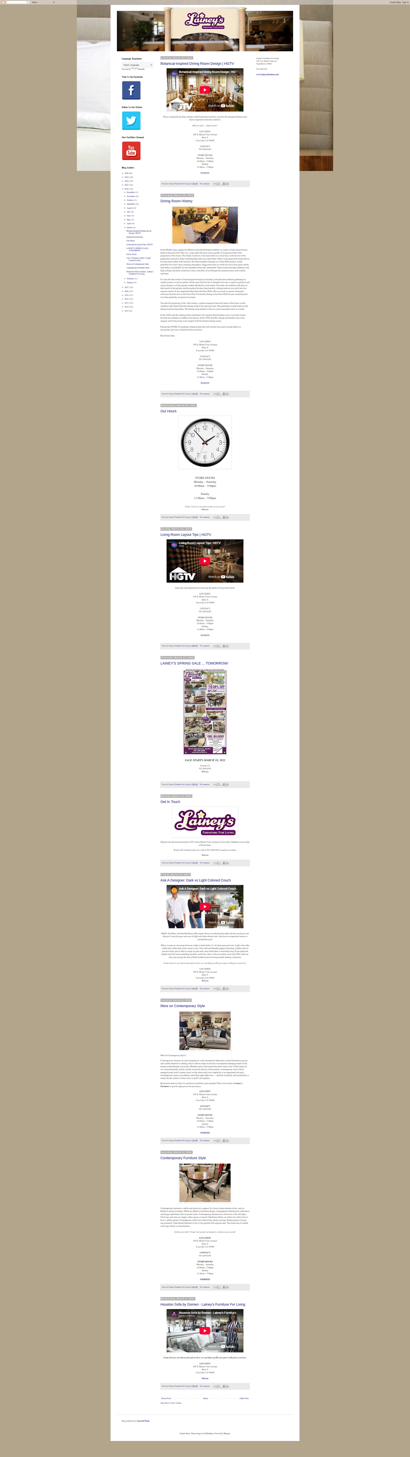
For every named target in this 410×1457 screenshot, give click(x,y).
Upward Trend (143, 1421)
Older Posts (244, 1398)
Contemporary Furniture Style (183, 1158)
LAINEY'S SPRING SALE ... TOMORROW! (194, 663)
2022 (127, 188)
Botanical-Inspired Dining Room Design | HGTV (197, 64)
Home (205, 1398)
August (130, 208)
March (129, 227)
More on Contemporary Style (182, 1006)
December (131, 192)
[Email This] (215, 183)
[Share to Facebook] (224, 183)
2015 (127, 310)
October (130, 200)
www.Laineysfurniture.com (267, 74)
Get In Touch (170, 802)
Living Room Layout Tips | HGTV (185, 535)
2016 (127, 306)
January (130, 282)
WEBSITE (205, 172)
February (130, 278)
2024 (127, 181)
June (129, 215)
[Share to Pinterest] (227, 183)
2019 (127, 295)
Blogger (227, 1433)
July (129, 211)
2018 (127, 299)
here (172, 335)
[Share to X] (221, 183)
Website (205, 509)
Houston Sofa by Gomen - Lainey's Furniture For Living (202, 1304)
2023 (127, 184)
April (129, 223)
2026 (127, 173)
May (129, 219)
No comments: (205, 184)
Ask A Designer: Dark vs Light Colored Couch (195, 880)
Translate (141, 69)
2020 (127, 291)
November (131, 196)
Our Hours (168, 411)
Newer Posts (166, 1398)
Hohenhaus (209, 1433)
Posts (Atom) (176, 1403)
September (131, 204)
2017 (127, 303)
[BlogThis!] (218, 183)
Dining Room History (176, 201)
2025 (127, 177)
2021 (127, 287)
